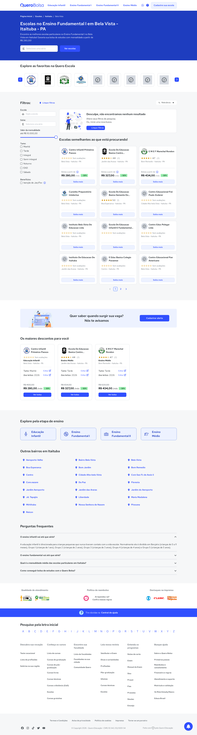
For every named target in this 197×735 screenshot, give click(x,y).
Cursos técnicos (54, 679)
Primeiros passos (162, 659)
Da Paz (82, 482)
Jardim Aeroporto (35, 489)
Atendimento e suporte (164, 679)
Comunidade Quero (82, 667)
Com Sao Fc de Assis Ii (142, 474)
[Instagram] (28, 728)
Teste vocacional (27, 653)
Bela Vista (136, 460)
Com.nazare (32, 482)
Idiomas (104, 679)
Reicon (29, 512)
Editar (46, 371)
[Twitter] (38, 728)
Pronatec (131, 693)
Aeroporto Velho (34, 460)
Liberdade (84, 497)
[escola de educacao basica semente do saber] (97, 80)
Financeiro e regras (162, 672)
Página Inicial (26, 16)
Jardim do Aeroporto (142, 489)
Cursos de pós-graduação (53, 666)
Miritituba (31, 504)
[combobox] (39, 48)
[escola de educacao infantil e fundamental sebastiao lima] (147, 80)
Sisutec (130, 699)
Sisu (129, 673)
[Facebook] (22, 728)
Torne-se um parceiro (137, 720)
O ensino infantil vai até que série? (37, 536)
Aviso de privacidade (81, 720)
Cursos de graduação (56, 659)
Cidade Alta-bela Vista (90, 474)
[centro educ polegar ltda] (164, 80)
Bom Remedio (138, 467)
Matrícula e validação (163, 685)
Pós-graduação (107, 672)
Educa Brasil (159, 698)
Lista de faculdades (82, 654)
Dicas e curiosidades (110, 659)
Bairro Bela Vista (87, 460)
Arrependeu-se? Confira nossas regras (102, 598)
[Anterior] (20, 79)
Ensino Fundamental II (107, 5)
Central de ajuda (109, 612)
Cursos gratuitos (54, 698)
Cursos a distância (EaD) (58, 685)
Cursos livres (53, 672)
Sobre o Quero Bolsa (163, 653)
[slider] (56, 137)
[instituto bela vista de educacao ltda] (131, 80)
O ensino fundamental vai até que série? (40, 555)
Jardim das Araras (88, 489)
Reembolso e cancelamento (160, 666)
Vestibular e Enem (109, 653)
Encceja (130, 705)
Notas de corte (134, 654)
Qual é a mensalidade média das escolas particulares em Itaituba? (53, 563)
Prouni (130, 680)
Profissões (105, 666)
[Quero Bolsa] (32, 5)
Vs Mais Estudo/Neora (164, 692)
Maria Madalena (139, 497)
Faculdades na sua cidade (82, 660)
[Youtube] (44, 728)
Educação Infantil (56, 5)
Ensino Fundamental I (81, 5)
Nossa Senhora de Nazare (92, 504)
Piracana (135, 504)
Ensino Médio (130, 5)
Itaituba (48, 16)
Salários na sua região (30, 666)
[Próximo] (177, 79)
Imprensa (120, 720)
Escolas (38, 16)
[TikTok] (33, 728)
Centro (29, 474)
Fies (129, 686)
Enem (129, 660)
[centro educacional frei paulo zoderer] (114, 80)
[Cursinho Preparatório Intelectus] (81, 80)
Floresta (135, 482)
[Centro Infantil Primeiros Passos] (31, 80)
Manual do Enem (134, 667)
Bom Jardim (85, 467)
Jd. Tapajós (32, 497)
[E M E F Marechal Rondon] (64, 80)
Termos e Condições (59, 720)
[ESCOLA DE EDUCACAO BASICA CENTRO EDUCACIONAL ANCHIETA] (48, 80)
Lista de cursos (53, 653)
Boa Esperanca (33, 467)
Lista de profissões (28, 659)
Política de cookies (103, 720)
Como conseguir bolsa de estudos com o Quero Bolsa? (47, 570)
